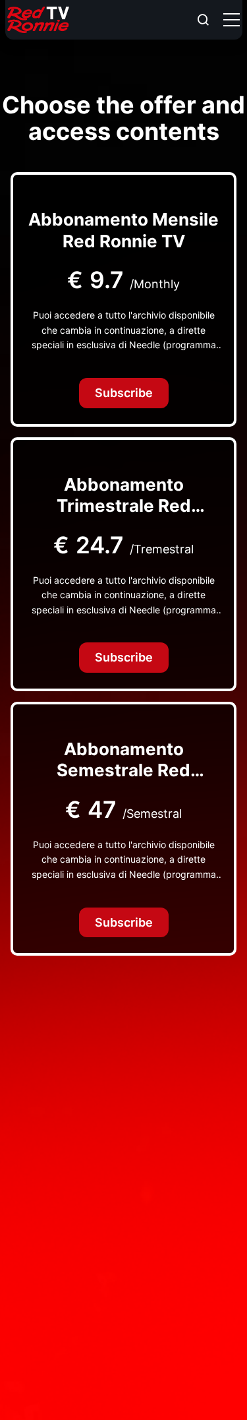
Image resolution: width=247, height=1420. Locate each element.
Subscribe (124, 393)
